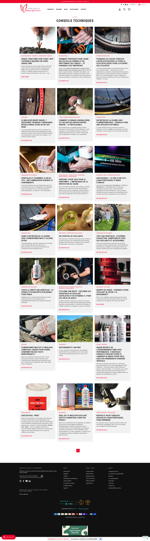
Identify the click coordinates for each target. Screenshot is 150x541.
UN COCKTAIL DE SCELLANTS (71, 236)
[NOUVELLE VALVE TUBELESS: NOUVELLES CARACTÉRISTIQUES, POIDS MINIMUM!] (112, 396)
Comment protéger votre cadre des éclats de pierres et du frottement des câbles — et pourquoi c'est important (74, 62)
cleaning (98, 344)
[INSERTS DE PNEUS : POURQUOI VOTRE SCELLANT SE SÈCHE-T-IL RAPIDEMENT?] (112, 271)
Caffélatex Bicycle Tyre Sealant (74, 232)
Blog (66, 9)
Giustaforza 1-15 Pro (101, 174)
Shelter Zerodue (72, 176)
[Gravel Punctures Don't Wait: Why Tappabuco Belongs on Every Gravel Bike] (37, 40)
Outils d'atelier (67, 480)
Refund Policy (89, 473)
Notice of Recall (90, 480)
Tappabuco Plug (42, 55)
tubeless (49, 55)
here (27, 494)
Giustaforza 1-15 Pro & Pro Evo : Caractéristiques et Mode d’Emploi (111, 180)
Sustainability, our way (70, 347)
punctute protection (26, 55)
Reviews (59, 9)
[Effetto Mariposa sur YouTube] (27, 481)
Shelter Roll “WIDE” (30, 415)
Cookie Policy (81, 517)
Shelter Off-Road (73, 174)
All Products (66, 471)
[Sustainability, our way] (75, 328)
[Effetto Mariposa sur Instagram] (20, 481)
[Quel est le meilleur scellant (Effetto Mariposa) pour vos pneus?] (75, 396)
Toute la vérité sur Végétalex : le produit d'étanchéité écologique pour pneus (37, 292)
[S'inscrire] (42, 476)
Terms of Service (90, 478)
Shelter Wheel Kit (63, 176)
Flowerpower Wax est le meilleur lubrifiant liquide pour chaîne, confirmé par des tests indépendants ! (37, 350)
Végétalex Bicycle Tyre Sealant (29, 174)
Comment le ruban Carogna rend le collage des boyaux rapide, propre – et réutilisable (74, 122)
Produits (50, 9)
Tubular (65, 476)
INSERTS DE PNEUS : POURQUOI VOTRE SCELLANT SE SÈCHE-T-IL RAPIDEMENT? (112, 292)
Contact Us (112, 485)
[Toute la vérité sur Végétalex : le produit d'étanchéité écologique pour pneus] (37, 271)
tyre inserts (107, 286)
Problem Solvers (67, 485)
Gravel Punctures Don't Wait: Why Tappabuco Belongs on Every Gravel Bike (37, 61)
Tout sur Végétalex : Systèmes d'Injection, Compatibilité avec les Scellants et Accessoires (111, 238)
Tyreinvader (24, 117)
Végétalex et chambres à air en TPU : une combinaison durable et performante (37, 180)
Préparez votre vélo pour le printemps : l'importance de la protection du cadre (73, 181)
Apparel (65, 488)
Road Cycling (79, 286)
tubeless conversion (101, 412)
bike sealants (62, 232)
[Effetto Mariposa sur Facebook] (23, 481)
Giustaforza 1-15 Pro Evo (114, 174)
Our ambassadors (113, 478)
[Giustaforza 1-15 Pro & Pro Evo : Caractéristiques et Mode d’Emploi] (112, 159)
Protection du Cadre (68, 483)
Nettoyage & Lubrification (70, 478)
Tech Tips (111, 483)
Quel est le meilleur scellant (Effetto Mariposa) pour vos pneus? (73, 417)
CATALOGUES (74, 9)
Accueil (75, 17)
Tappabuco (35, 55)
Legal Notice (89, 483)
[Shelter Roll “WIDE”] (37, 396)
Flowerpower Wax (100, 117)
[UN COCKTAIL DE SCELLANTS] (75, 217)
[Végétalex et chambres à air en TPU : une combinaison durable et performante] (37, 159)
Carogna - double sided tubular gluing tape (69, 117)
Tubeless (65, 473)
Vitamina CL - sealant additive (66, 288)
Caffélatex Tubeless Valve (103, 55)
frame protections (63, 55)
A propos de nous (113, 471)
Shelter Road (81, 174)
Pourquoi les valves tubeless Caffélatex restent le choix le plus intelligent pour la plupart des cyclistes (112, 62)
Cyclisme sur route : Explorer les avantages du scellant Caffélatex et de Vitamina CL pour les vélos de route (75, 294)
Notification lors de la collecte (59, 539)
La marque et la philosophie (116, 473)
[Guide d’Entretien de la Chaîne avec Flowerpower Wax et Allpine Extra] (37, 217)
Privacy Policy (90, 471)
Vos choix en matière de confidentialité (84, 539)
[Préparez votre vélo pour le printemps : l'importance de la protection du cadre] (75, 159)
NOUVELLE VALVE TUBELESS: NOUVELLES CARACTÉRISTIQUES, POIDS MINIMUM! (110, 417)
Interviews (111, 480)
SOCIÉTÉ (83, 9)
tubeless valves (111, 412)
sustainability (62, 344)
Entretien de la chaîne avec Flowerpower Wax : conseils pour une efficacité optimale (112, 122)
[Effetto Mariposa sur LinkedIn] (30, 481)
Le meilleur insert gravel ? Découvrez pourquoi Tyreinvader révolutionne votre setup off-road (36, 123)
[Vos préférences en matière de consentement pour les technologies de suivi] (147, 538)
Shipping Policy (90, 476)
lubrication (24, 344)
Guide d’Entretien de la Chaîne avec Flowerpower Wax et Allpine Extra (37, 238)
